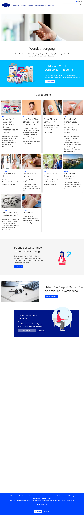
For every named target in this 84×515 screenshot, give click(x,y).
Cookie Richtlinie (42, 504)
